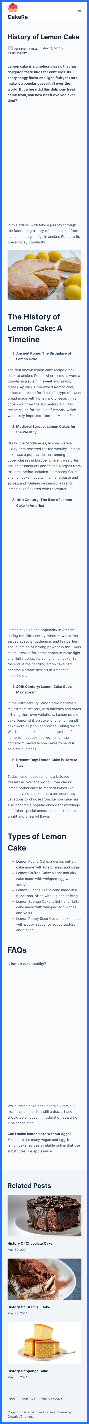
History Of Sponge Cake (28, 1371)
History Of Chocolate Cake (30, 1243)
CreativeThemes (20, 1416)
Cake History (17, 53)
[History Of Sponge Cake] (45, 1343)
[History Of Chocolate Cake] (45, 1215)
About (12, 1398)
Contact (28, 1398)
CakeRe (18, 17)
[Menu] (79, 12)
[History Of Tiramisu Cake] (45, 1279)
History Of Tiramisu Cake (29, 1307)
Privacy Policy (52, 1398)
